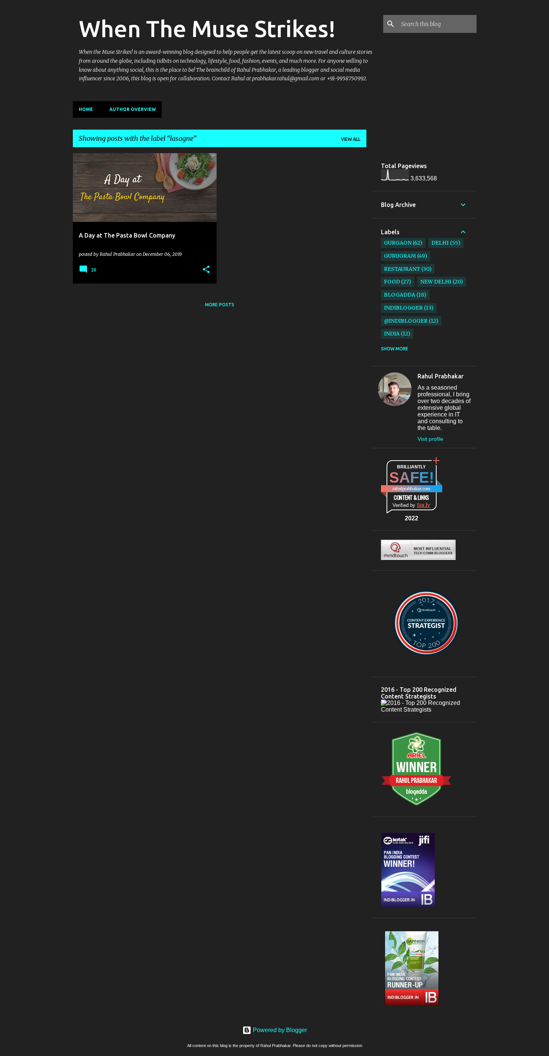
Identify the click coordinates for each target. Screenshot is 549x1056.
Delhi (440, 242)
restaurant (402, 269)
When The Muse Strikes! (207, 28)
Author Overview (132, 109)
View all (350, 139)
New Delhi (435, 281)
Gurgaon (398, 242)
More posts (219, 304)
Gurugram (400, 256)
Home (86, 109)
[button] (206, 270)
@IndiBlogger (406, 321)
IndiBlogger (403, 307)
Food (392, 281)
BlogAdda (399, 294)
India (392, 333)
